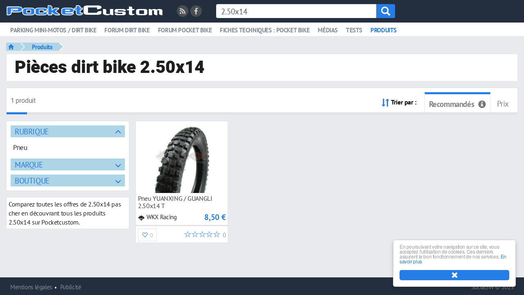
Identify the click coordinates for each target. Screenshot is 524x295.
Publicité (70, 287)
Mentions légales (31, 287)
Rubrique (32, 131)
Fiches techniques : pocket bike (264, 30)
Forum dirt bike (126, 30)
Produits (383, 30)
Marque (29, 164)
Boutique (32, 180)
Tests (354, 30)
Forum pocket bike (185, 30)
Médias (328, 30)
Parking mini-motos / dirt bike (53, 30)
